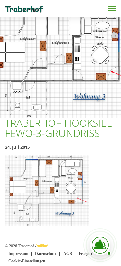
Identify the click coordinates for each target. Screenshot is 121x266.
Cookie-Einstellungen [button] (26, 261)
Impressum (18, 253)
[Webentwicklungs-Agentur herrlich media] (42, 245)
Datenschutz (45, 253)
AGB (67, 253)
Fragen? (86, 253)
